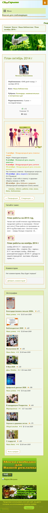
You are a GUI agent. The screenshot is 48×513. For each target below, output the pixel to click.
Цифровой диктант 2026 (16, 387)
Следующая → (27, 198)
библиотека (15, 191)
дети (8, 191)
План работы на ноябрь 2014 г (23, 243)
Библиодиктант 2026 (14, 328)
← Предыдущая (12, 198)
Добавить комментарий (16, 280)
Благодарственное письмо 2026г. (20, 311)
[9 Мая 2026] (24, 360)
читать (11, 189)
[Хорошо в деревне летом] (24, 416)
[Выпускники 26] (24, 341)
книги (36, 189)
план (31, 189)
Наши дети (10, 352)
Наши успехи (11, 314)
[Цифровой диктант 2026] (24, 379)
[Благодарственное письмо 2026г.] (24, 303)
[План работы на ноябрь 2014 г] (24, 238)
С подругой (11, 441)
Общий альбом (12, 426)
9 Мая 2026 (10, 366)
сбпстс (18, 189)
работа (25, 189)
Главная (7, 27)
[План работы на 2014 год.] (24, 213)
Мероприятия (11, 409)
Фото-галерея (13, 451)
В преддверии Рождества (16, 405)
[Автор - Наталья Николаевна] (24, 69)
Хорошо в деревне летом (16, 423)
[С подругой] (24, 434)
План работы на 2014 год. (20, 217)
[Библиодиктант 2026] (24, 322)
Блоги (14, 27)
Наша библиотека (26, 27)
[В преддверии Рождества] (24, 398)
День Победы (11, 370)
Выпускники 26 (12, 348)
